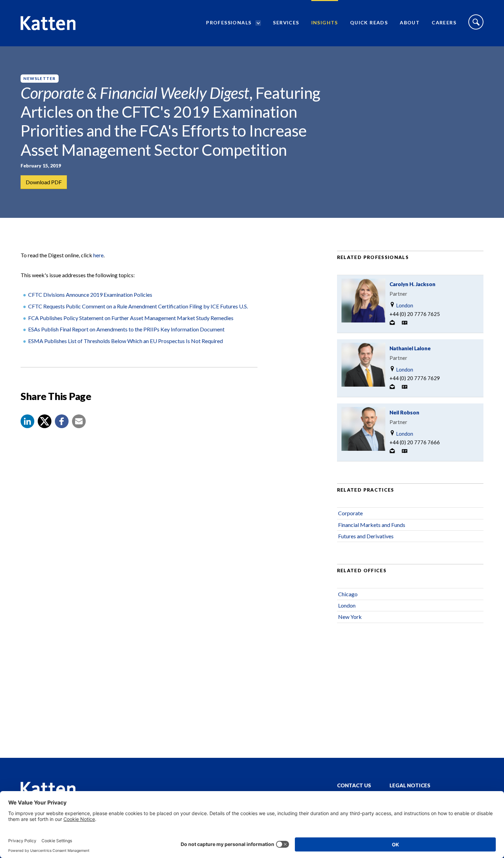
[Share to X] (44, 421)
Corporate (350, 513)
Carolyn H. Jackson (412, 284)
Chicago (348, 594)
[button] (27, 421)
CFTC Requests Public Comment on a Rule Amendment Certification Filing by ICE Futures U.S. (138, 306)
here (98, 255)
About (410, 22)
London (404, 305)
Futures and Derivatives (366, 536)
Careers (444, 22)
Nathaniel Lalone (410, 348)
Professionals (228, 22)
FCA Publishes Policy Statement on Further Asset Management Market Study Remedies (130, 318)
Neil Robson (404, 412)
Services (286, 22)
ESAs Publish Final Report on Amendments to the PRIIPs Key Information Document (126, 329)
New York (350, 616)
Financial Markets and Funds (371, 524)
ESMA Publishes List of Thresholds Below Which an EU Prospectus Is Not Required (125, 341)
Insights (324, 22)
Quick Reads (369, 22)
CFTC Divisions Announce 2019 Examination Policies (90, 294)
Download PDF (44, 182)
